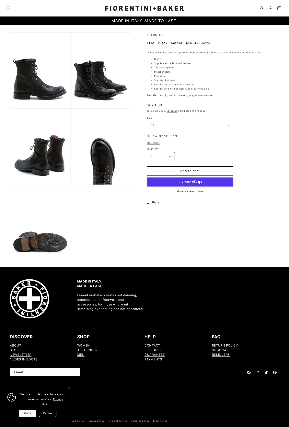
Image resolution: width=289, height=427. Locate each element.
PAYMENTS (153, 359)
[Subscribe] (76, 372)
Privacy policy (96, 421)
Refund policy (76, 421)
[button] (8, 8)
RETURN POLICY (225, 345)
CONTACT (152, 345)
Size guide (153, 143)
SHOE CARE (221, 350)
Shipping (172, 110)
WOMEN (83, 345)
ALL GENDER (87, 350)
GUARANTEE (154, 355)
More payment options (190, 191)
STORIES (17, 350)
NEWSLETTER (20, 355)
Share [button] (155, 202)
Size (149, 117)
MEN (81, 355)
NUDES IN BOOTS (24, 359)
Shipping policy (140, 421)
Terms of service (117, 421)
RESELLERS (221, 355)
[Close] (69, 388)
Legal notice (160, 421)
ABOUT (15, 345)
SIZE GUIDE (153, 350)
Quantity (152, 148)
